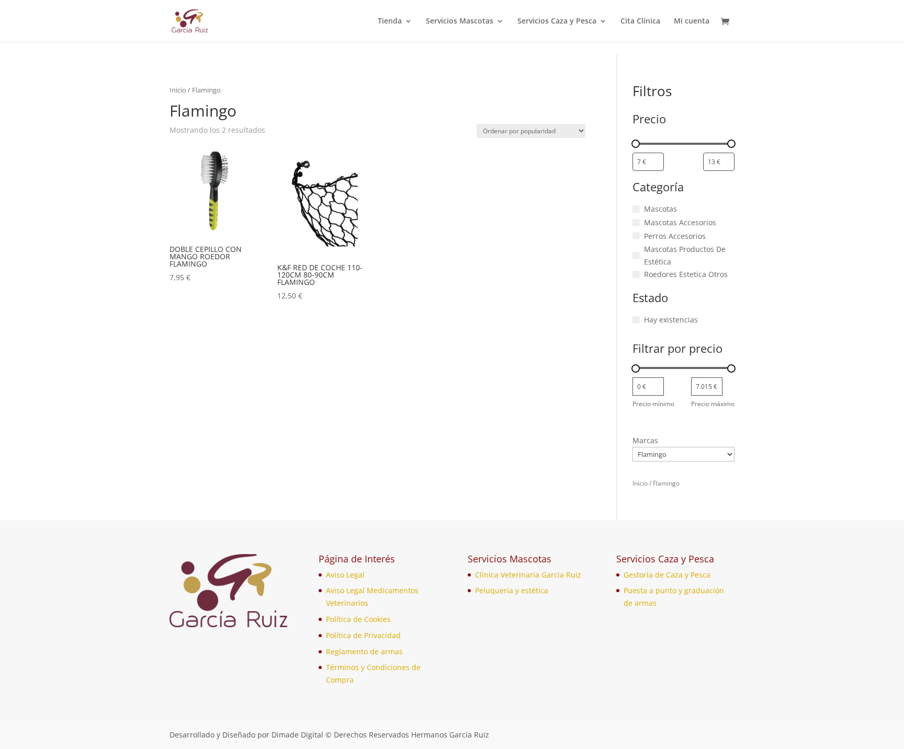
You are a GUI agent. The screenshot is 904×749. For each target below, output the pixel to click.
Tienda (390, 21)
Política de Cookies (358, 619)
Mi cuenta (691, 21)
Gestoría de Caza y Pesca (667, 575)
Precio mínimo (653, 403)
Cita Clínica (640, 21)
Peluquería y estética (511, 590)
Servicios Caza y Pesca (556, 21)
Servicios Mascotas (459, 21)
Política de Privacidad (363, 635)
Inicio (178, 90)
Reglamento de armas (364, 651)
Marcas (645, 440)
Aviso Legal (345, 575)
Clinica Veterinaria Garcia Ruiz (528, 575)
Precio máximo (712, 403)
